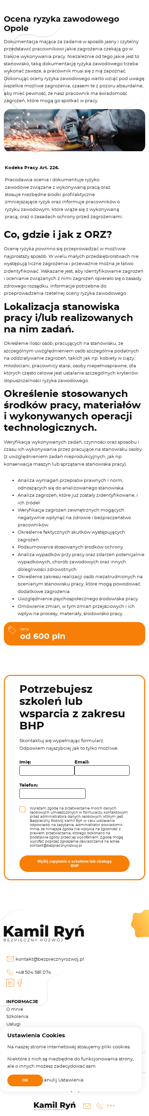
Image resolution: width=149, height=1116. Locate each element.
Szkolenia (17, 1016)
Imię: (25, 762)
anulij (51, 1080)
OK (25, 1080)
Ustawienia (71, 1080)
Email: (81, 762)
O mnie (14, 1009)
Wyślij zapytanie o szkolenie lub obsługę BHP (74, 863)
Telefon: (28, 785)
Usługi (13, 1024)
